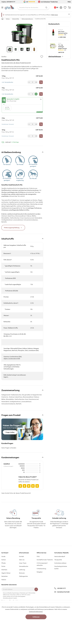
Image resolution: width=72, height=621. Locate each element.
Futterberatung (41, 568)
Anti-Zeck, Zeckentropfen (62, 32)
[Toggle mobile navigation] (3, 7)
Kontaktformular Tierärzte (45, 560)
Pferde (3, 563)
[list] (22, 33)
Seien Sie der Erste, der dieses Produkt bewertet (16, 63)
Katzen (3, 560)
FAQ (69, 2)
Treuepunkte (58, 560)
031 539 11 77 (61, 588)
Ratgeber (40, 572)
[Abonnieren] (36, 589)
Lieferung (22, 570)
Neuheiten (4, 576)
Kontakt (21, 556)
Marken (3, 579)
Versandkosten (8, 82)
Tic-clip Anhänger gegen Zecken (62, 46)
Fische (3, 566)
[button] (56, 7)
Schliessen (36, 617)
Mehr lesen (54, 15)
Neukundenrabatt (59, 556)
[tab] (22, 100)
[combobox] (33, 7)
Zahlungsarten (23, 576)
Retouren (22, 573)
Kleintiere (4, 570)
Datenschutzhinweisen (36, 611)
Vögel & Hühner (6, 573)
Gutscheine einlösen (60, 563)
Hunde (3, 556)
